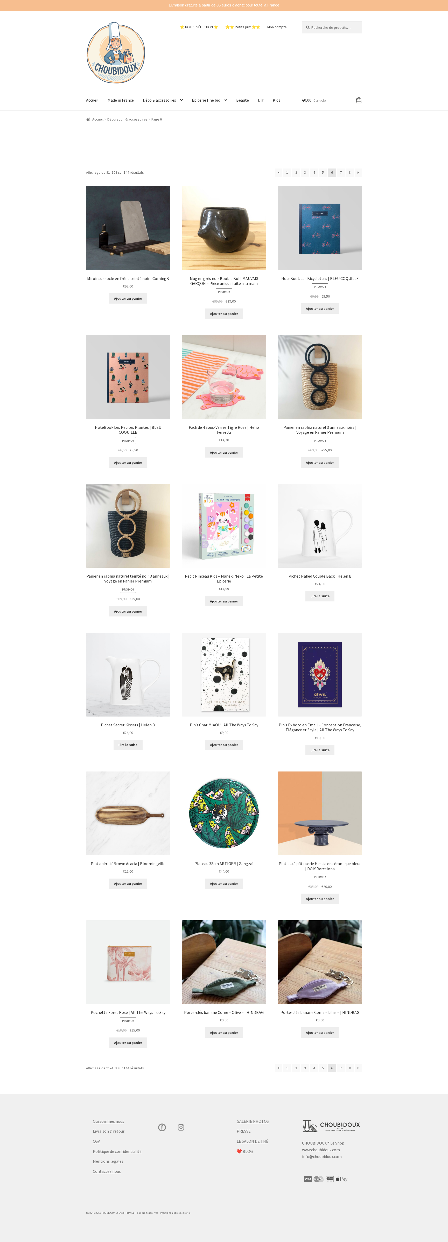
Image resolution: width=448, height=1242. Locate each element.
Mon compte (277, 27)
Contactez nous (107, 1171)
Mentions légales (108, 1161)
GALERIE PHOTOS (253, 1121)
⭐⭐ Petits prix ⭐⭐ (242, 27)
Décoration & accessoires (127, 119)
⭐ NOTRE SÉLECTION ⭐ (199, 27)
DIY (261, 100)
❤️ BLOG (245, 1151)
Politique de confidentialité (117, 1151)
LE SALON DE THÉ (252, 1141)
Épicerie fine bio (206, 100)
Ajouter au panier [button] (128, 298)
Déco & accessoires (159, 100)
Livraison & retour (108, 1131)
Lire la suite (320, 596)
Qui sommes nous (108, 1121)
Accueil (92, 100)
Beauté (242, 100)
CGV (96, 1141)
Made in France (121, 100)
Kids (276, 100)
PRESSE (244, 1131)
